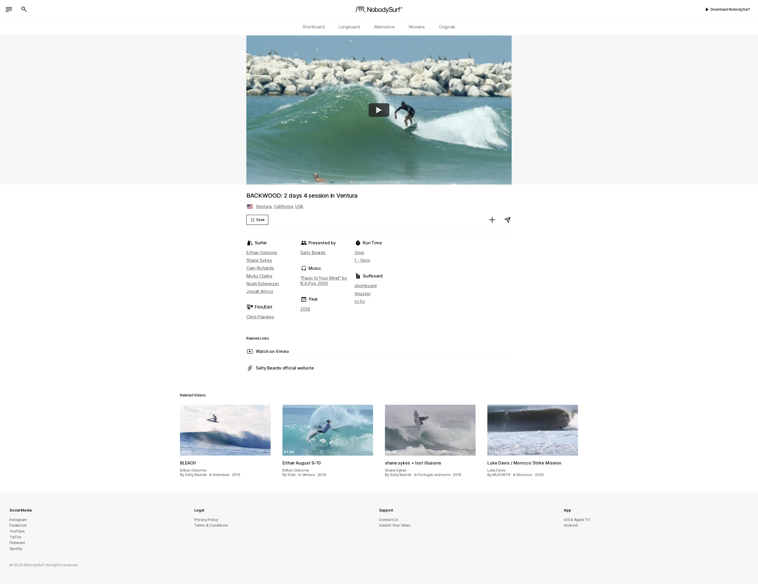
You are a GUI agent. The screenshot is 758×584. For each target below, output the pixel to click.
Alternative (384, 26)
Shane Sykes (259, 260)
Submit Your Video (395, 525)
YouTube (17, 531)
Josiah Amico (259, 291)
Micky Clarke (259, 275)
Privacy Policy (206, 519)
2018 (305, 309)
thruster (362, 293)
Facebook (17, 525)
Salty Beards (313, 252)
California (283, 206)
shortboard (365, 285)
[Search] (24, 9)
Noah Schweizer (262, 283)
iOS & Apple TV (577, 519)
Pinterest (17, 543)
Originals (447, 26)
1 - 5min (362, 260)
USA (299, 206)
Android (571, 525)
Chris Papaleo (260, 316)
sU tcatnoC (388, 519)
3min (359, 252)
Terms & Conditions (211, 525)
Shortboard (314, 26)
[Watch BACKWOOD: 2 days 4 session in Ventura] (379, 110)
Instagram (18, 519)
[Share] (507, 220)
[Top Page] (379, 9)
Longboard (349, 26)
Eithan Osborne (261, 252)
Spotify (15, 548)
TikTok (15, 537)
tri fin (359, 301)
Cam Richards (260, 267)
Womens (417, 26)
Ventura (264, 206)
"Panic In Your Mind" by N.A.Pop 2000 (323, 280)
